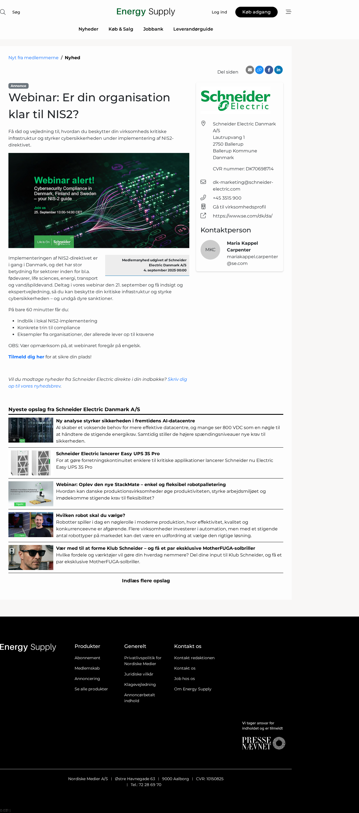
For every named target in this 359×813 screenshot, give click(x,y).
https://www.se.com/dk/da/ (242, 216)
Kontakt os (184, 668)
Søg (16, 12)
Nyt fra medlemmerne (33, 57)
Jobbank (153, 29)
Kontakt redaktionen (194, 657)
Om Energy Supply (192, 688)
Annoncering (87, 678)
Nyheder (88, 29)
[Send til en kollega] (250, 70)
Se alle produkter (91, 688)
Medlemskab (87, 668)
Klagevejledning (140, 684)
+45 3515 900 (227, 198)
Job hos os (184, 678)
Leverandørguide (193, 29)
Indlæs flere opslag (146, 580)
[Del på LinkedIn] (278, 70)
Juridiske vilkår (138, 674)
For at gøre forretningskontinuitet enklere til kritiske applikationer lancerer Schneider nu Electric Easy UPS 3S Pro (164, 460)
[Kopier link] (259, 70)
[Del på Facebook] (269, 70)
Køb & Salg (121, 29)
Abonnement (87, 657)
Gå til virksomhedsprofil (239, 207)
